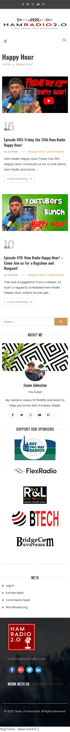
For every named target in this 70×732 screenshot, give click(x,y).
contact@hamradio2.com (27, 659)
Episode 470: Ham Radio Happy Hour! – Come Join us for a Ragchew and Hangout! (33, 263)
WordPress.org (16, 607)
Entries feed (14, 593)
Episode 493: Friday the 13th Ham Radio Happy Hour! (34, 142)
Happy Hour (36, 151)
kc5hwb (13, 152)
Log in (10, 585)
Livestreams (55, 151)
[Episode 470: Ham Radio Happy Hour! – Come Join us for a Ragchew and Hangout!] (35, 212)
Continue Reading (17, 178)
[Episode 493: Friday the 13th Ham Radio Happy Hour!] (35, 94)
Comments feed (18, 600)
